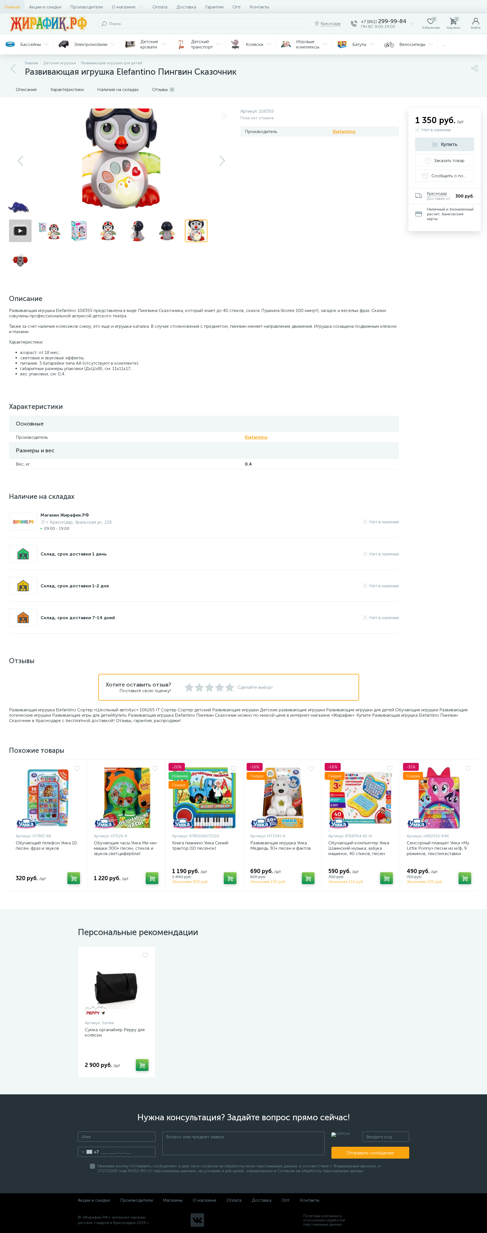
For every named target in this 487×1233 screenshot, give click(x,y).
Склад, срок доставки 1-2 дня (75, 585)
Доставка (186, 7)
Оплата (159, 7)
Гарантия (214, 7)
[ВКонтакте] (197, 1220)
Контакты (259, 7)
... (444, 44)
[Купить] (73, 878)
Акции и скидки (45, 7)
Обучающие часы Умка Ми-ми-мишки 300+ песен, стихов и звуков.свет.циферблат (126, 848)
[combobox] (88, 1152)
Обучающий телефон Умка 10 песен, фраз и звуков (46, 845)
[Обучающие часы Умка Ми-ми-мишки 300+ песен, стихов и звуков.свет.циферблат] (126, 798)
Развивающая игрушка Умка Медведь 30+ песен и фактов (280, 845)
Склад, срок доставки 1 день (74, 554)
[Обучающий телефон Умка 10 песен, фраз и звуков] (48, 798)
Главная (12, 7)
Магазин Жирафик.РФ (65, 515)
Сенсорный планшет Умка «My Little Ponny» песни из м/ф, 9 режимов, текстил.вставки (438, 848)
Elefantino (344, 131)
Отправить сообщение (370, 1152)
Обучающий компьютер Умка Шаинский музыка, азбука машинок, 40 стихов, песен (358, 848)
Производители (86, 7)
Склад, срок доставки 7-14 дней (78, 617)
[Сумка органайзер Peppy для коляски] (117, 984)
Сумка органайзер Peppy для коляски (115, 1032)
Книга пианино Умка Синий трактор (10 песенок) (200, 845)
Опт (237, 7)
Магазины (173, 1200)
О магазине (124, 7)
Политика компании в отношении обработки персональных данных (324, 1220)
